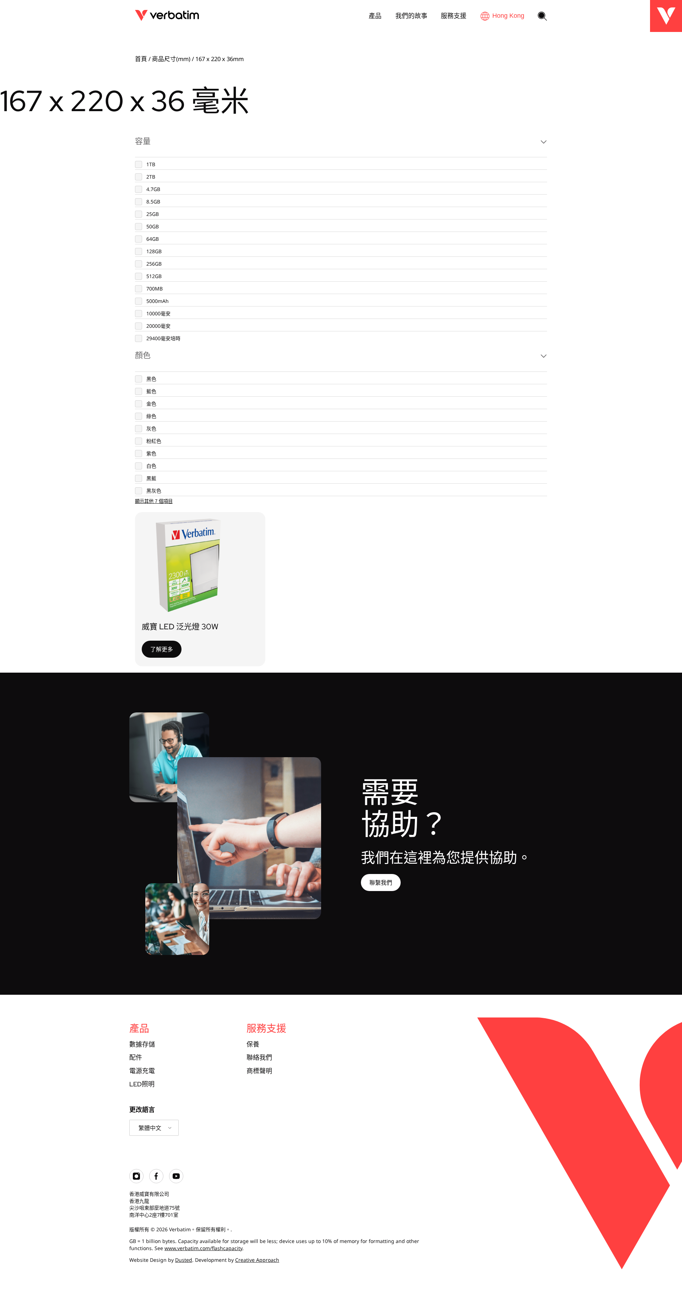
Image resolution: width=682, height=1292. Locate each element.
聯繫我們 (380, 882)
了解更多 (161, 649)
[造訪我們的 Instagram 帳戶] (136, 1181)
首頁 (141, 59)
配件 (135, 1057)
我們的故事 (411, 15)
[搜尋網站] (542, 17)
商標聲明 (259, 1071)
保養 (253, 1044)
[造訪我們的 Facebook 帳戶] (156, 1181)
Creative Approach (257, 1259)
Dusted (183, 1259)
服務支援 (453, 15)
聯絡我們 (259, 1057)
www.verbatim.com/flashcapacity (203, 1248)
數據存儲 (142, 1044)
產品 (375, 15)
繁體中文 (150, 1128)
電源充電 (142, 1071)
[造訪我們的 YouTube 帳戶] (176, 1181)
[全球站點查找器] (502, 15)
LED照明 (142, 1084)
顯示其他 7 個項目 (154, 501)
